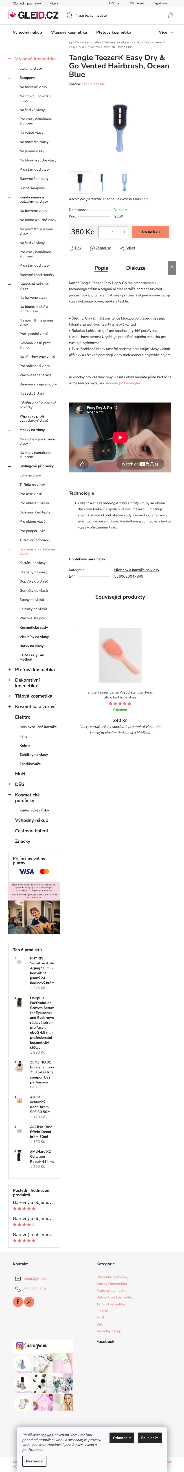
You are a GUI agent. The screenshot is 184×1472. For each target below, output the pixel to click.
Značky (22, 841)
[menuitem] (27, 32)
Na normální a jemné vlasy (36, 231)
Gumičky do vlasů (34, 590)
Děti (19, 784)
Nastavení (34, 1461)
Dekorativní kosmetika (27, 683)
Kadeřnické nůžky (34, 810)
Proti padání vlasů (34, 333)
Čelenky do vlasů (33, 609)
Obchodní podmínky (27, 3)
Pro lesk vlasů (31, 493)
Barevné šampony (34, 178)
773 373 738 (35, 1289)
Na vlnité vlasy (31, 132)
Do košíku (151, 232)
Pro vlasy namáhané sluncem (36, 121)
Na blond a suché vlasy (38, 160)
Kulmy (25, 745)
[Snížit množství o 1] (102, 232)
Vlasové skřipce (32, 618)
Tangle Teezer (93, 84)
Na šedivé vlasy (32, 109)
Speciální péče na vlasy (34, 286)
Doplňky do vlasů (34, 581)
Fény (23, 736)
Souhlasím (149, 1437)
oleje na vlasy (31, 68)
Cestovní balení (31, 831)
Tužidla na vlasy (32, 484)
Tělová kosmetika (33, 696)
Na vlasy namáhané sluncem (35, 454)
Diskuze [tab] (136, 268)
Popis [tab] (101, 268)
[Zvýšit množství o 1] (124, 232)
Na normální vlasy (34, 141)
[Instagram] (29, 1302)
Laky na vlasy (30, 475)
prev (72, 687)
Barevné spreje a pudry (38, 384)
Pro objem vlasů (33, 521)
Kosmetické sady (34, 627)
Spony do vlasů (32, 599)
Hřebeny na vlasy (33, 572)
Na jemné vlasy (32, 151)
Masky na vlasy (32, 429)
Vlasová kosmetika (35, 59)
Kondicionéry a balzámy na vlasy (34, 199)
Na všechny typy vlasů (37, 356)
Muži (20, 774)
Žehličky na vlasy (34, 754)
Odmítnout (122, 1437)
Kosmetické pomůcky (27, 798)
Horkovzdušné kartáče (38, 726)
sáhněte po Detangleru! (124, 383)
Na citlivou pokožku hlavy (35, 98)
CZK (112, 3)
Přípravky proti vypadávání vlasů (34, 418)
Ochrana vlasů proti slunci (35, 345)
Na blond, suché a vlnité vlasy (34, 308)
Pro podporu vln (32, 530)
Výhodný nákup (31, 820)
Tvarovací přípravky (35, 540)
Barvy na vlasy (32, 646)
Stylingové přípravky (37, 466)
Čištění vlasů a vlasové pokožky (38, 405)
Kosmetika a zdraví (35, 706)
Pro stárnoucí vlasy (35, 169)
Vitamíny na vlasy (34, 636)
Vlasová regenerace (35, 375)
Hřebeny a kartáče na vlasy (37, 551)
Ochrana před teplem (37, 512)
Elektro (23, 717)
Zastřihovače (30, 763)
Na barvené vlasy (33, 87)
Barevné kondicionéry (37, 274)
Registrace (160, 3)
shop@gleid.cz (35, 1278)
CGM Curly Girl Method (32, 657)
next (167, 687)
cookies (47, 1435)
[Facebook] (18, 1302)
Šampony (27, 77)
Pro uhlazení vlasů (34, 503)
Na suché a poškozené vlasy (37, 441)
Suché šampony (32, 188)
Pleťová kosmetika (35, 669)
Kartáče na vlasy (33, 562)
